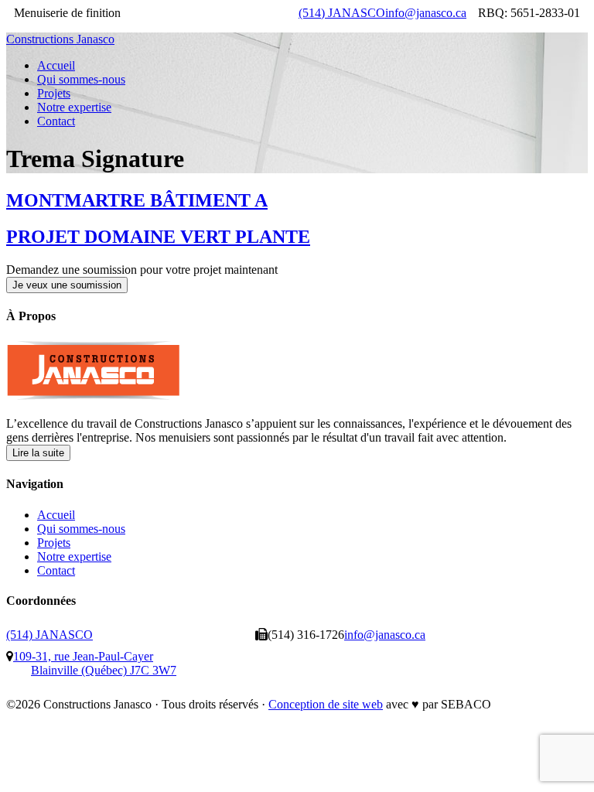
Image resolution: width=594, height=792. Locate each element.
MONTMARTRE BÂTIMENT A (137, 200)
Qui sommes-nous (81, 528)
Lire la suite (38, 453)
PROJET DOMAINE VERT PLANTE (158, 237)
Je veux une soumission (66, 285)
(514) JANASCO (342, 12)
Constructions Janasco (60, 39)
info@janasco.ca (425, 12)
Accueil (56, 514)
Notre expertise (74, 556)
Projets (53, 542)
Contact (56, 570)
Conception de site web (325, 704)
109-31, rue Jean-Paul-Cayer (94, 663)
